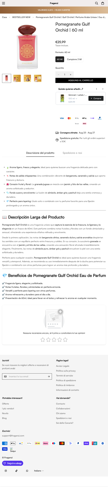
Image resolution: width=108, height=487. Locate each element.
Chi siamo (61, 413)
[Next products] (103, 89)
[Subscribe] (49, 376)
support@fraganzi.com (13, 435)
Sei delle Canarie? (64, 423)
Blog (4, 418)
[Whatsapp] (27, 471)
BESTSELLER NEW (21, 17)
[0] (102, 3)
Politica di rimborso (65, 385)
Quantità (59, 68)
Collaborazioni (63, 408)
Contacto (60, 403)
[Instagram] (5, 471)
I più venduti (8, 408)
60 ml (60, 60)
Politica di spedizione (66, 380)
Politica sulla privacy (66, 370)
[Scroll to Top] (102, 471)
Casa (4, 17)
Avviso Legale (62, 366)
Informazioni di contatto (67, 390)
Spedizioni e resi (63, 418)
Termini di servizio (64, 375)
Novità (5, 413)
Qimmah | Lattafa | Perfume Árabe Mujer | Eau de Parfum (77, 95)
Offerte (5, 403)
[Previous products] (97, 89)
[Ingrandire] (46, 27)
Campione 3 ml (75, 60)
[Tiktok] (16, 471)
